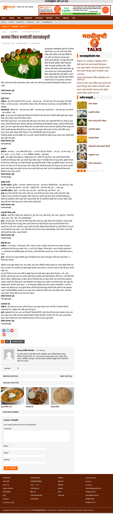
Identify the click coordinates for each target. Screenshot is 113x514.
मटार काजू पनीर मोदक (97, 120)
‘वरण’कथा (80, 74)
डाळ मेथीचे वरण (6, 406)
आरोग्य (59, 492)
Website (7, 459)
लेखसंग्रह (60, 478)
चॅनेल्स (19, 18)
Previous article (10, 376)
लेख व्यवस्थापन (39, 18)
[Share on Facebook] (4, 330)
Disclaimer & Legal (8, 502)
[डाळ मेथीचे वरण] (12, 403)
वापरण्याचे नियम (7, 492)
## (7, 341)
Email (6, 452)
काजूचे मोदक (94, 137)
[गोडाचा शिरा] (62, 403)
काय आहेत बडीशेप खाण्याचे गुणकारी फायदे (93, 67)
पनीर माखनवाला (95, 163)
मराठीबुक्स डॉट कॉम (90, 492)
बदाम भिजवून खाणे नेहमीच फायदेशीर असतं (93, 86)
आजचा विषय (36, 43)
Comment (7, 428)
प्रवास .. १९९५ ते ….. (36, 485)
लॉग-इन (57, 18)
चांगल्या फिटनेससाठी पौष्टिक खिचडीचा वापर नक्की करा (93, 78)
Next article (66, 376)
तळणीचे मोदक (94, 129)
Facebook (88, 481)
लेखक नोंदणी (49, 18)
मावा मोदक (93, 103)
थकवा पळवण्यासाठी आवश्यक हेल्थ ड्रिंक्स (92, 89)
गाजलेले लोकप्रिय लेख (36, 495)
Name (6, 446)
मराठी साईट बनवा (34, 488)
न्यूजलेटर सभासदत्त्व (8, 488)
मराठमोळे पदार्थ (30, 22)
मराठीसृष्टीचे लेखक (35, 478)
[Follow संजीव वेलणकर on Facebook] (18, 368)
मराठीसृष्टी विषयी (28, 18)
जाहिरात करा (66, 18)
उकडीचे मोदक (94, 112)
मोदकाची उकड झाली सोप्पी (99, 146)
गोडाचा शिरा (55, 406)
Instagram (88, 485)
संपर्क (73, 18)
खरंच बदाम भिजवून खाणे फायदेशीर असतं (92, 70)
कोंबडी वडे (29, 406)
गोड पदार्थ (11, 22)
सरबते (37, 22)
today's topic (17, 341)
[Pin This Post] (12, 330)
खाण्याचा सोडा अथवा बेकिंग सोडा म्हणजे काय (94, 83)
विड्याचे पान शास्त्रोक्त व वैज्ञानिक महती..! (92, 61)
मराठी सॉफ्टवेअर (34, 499)
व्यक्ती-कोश (61, 481)
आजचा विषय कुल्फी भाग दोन (88, 92)
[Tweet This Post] (8, 330)
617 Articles (41, 350)
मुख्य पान (4, 18)
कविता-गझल (61, 495)
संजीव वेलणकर (22, 43)
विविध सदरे (33, 492)
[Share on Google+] (4, 334)
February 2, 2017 (9, 43)
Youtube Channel (90, 478)
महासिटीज (60, 485)
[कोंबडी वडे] (37, 403)
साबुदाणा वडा (94, 154)
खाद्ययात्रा (11, 18)
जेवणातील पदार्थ (19, 22)
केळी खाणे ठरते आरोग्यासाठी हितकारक (91, 64)
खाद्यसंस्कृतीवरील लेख (47, 22)
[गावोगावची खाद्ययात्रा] (18, 7)
